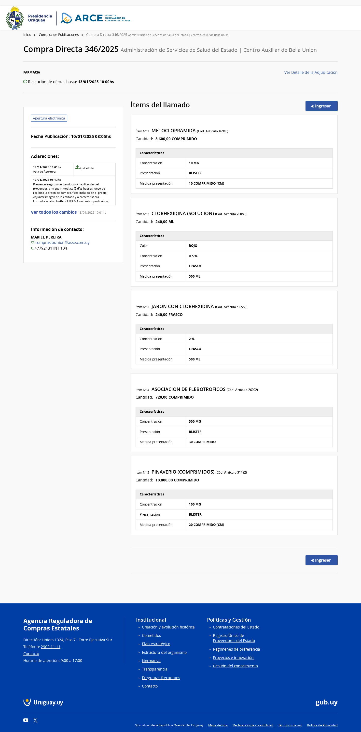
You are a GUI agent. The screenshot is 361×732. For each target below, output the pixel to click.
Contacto (31, 653)
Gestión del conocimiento (235, 666)
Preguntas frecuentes (161, 677)
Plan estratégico (156, 643)
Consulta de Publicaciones (59, 34)
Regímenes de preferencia (236, 649)
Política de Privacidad (322, 725)
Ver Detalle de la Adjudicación (311, 72)
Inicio (27, 34)
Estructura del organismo (164, 652)
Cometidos (151, 635)
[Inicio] (70, 18)
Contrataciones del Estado (236, 627)
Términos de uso (290, 725)
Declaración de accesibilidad (253, 725)
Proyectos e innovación (233, 657)
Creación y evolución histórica (168, 627)
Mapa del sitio (218, 725)
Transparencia (154, 669)
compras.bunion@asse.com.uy (62, 242)
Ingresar (326, 106)
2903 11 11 (50, 646)
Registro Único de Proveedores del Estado (234, 638)
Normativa (151, 660)
